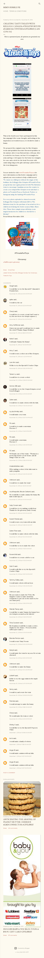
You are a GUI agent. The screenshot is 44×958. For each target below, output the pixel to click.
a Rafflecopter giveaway (11, 262)
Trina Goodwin (14, 623)
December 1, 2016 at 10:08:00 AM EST (20, 732)
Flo (10, 423)
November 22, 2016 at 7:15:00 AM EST (20, 548)
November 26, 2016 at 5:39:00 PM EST (20, 658)
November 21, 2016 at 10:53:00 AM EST (20, 525)
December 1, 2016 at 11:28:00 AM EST (20, 744)
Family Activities (12, 273)
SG (10, 451)
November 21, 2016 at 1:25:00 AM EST (20, 486)
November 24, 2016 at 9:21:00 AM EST (20, 632)
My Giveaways (32, 273)
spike (11, 299)
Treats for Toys (7, 275)
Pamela (12, 701)
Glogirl (11, 286)
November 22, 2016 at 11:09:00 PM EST (20, 586)
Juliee (11, 400)
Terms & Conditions (17, 11)
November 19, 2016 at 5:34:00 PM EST (20, 319)
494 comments (12, 828)
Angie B (12, 750)
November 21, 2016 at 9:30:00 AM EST (20, 513)
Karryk (11, 650)
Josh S (11, 566)
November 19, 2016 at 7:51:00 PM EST (20, 345)
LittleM (12, 676)
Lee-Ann (12, 362)
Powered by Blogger (24, 948)
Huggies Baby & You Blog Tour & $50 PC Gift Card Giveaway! (21, 930)
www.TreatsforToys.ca (26, 172)
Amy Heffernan (14, 325)
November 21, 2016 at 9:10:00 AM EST (20, 499)
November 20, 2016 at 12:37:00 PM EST (21, 417)
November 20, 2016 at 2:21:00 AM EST (20, 394)
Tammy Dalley (14, 580)
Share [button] (5, 270)
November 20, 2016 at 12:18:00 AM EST (20, 380)
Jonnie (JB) (13, 386)
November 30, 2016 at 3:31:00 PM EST (20, 719)
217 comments (12, 935)
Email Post (11, 270)
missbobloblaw (14, 466)
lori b (11, 738)
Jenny (11, 689)
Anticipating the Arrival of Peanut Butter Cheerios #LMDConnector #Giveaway (19, 822)
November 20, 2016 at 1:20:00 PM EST (20, 445)
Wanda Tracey (14, 609)
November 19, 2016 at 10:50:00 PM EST (20, 368)
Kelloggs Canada (23, 273)
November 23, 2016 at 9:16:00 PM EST (20, 617)
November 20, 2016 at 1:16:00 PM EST (20, 431)
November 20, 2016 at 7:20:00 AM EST (20, 405)
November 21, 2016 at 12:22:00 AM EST (20, 474)
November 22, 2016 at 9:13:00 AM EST (20, 560)
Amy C (11, 350)
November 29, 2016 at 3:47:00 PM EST (20, 683)
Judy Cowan (13, 505)
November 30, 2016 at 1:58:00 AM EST (20, 707)
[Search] (39, 3)
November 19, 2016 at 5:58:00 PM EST (20, 333)
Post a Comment (9, 772)
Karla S (11, 339)
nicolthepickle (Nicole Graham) (20, 492)
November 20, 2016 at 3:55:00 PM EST (20, 460)
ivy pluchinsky (14, 411)
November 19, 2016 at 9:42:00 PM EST (20, 356)
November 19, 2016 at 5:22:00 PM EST (20, 305)
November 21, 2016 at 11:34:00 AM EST (20, 537)
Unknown (12, 480)
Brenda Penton (14, 638)
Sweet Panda (14, 519)
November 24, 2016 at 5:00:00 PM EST (20, 644)
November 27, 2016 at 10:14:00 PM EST (20, 670)
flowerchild (13, 554)
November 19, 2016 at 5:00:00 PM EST (20, 294)
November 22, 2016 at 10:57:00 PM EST (21, 574)
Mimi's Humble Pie (11, 7)
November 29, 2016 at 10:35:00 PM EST (21, 695)
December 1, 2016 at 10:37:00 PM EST (20, 756)
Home (5, 11)
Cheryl (11, 311)
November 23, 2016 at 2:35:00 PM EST (20, 603)
